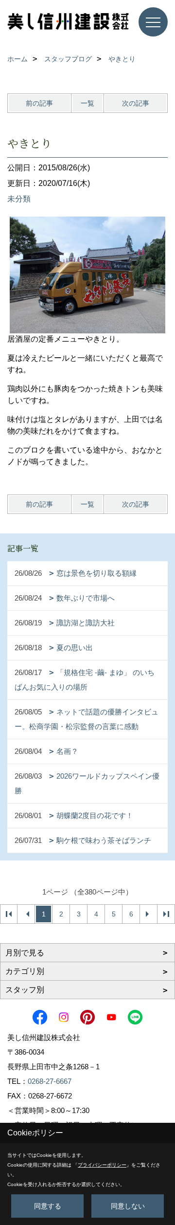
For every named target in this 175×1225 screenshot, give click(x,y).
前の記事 (39, 103)
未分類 (19, 199)
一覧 (87, 103)
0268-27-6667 (49, 1081)
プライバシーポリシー (102, 1165)
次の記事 (135, 103)
